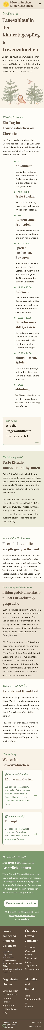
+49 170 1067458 (21, 912)
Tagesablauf (31, 965)
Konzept (29, 954)
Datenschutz (35, 1026)
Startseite (30, 947)
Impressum (36, 1023)
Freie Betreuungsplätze (33, 999)
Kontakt (29, 1006)
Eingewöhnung (32, 969)
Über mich (30, 950)
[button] (22, 92)
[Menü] (40, 4)
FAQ (5, 1012)
